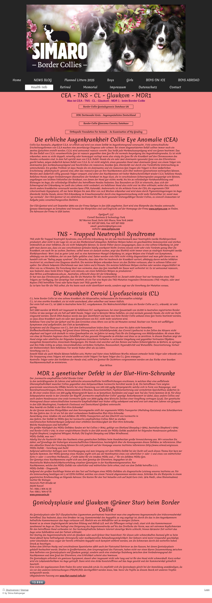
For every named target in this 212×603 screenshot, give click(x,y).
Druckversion (12, 590)
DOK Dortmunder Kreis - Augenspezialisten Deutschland (106, 115)
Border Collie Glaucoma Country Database (106, 123)
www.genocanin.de (39, 494)
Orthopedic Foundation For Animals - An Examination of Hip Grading (106, 131)
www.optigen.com (158, 208)
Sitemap (24, 590)
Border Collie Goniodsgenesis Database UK (106, 106)
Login (207, 590)
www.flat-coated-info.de (72, 575)
